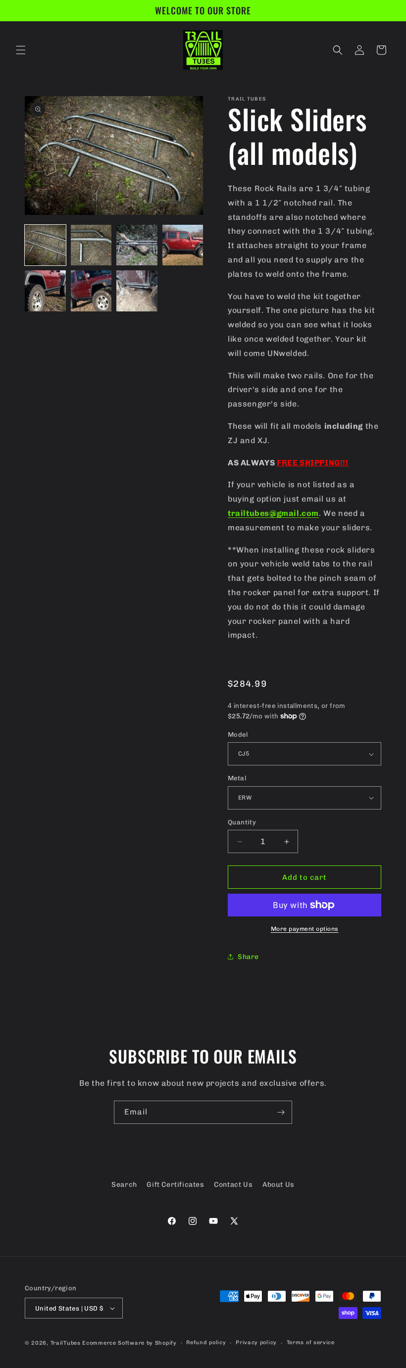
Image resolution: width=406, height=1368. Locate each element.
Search (124, 1184)
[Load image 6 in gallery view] (91, 290)
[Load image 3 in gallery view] (136, 245)
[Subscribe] (281, 1112)
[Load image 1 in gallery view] (45, 245)
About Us (278, 1184)
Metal (237, 778)
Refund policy (206, 1342)
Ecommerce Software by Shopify (129, 1343)
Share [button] (248, 957)
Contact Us (233, 1184)
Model (238, 734)
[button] (21, 50)
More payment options (305, 928)
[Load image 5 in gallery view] (45, 290)
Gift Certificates (175, 1184)
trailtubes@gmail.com (273, 513)
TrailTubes (66, 1343)
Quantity (242, 822)
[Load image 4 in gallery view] (182, 245)
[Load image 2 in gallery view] (91, 245)
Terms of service (311, 1342)
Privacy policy (256, 1342)
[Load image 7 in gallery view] (136, 290)
